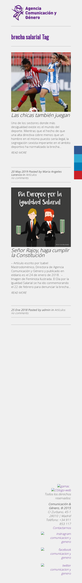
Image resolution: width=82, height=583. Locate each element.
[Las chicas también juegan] (41, 111)
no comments (19, 178)
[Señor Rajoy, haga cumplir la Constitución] (41, 246)
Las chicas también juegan (40, 115)
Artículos (31, 175)
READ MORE (18, 152)
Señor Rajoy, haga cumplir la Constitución (40, 252)
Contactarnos (62, 528)
